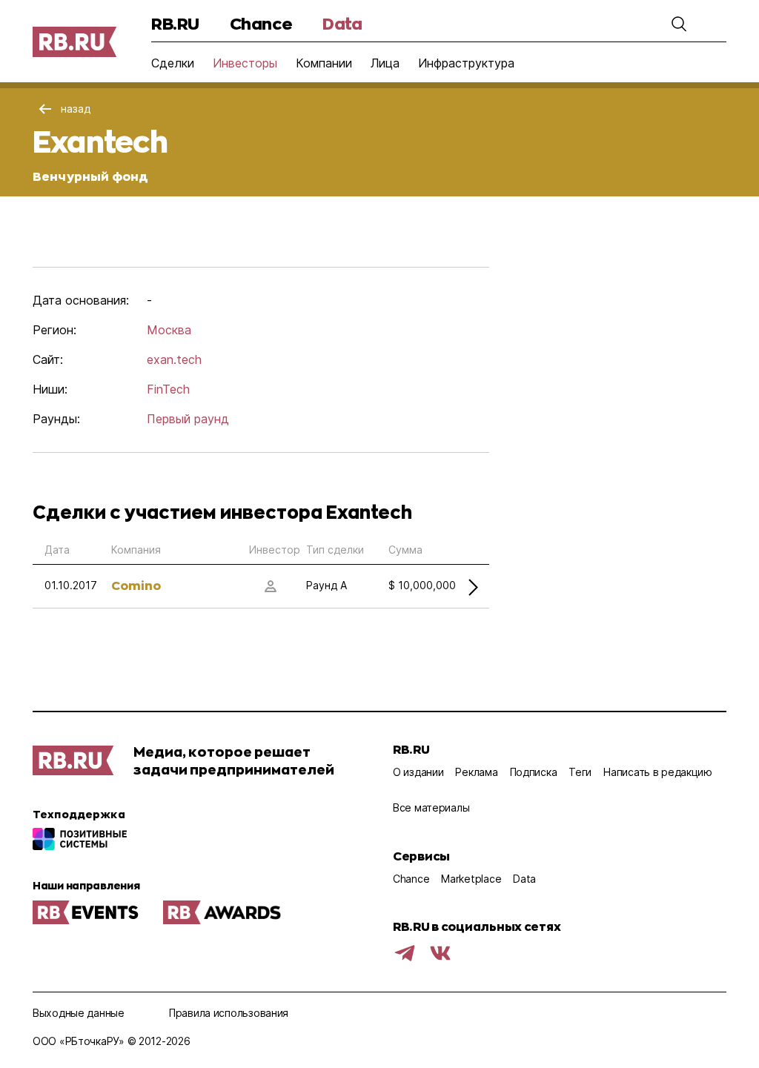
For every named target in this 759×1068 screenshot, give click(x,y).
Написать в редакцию (657, 772)
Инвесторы (245, 63)
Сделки (172, 63)
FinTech (168, 389)
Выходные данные (79, 1012)
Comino (136, 585)
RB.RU (175, 23)
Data (342, 23)
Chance (261, 23)
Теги (580, 772)
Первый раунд (188, 418)
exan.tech (174, 359)
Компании (324, 63)
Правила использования (228, 1012)
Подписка (533, 772)
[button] (679, 23)
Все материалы (431, 807)
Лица (385, 63)
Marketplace (471, 878)
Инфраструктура (466, 63)
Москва (169, 329)
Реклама (476, 772)
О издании (418, 772)
